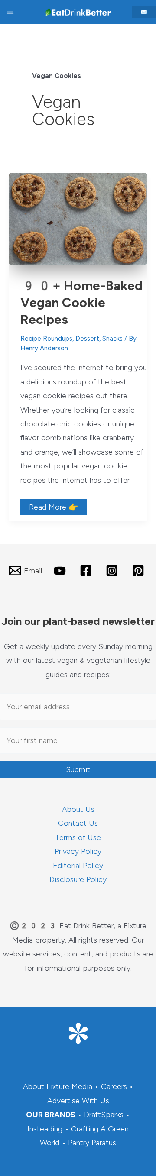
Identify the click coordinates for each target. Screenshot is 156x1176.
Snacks (112, 338)
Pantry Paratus (92, 1142)
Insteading (44, 1129)
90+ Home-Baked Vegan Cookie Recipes (81, 302)
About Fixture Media (57, 1086)
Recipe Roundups (46, 338)
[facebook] (87, 571)
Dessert (87, 338)
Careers (114, 1086)
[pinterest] (139, 571)
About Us (78, 809)
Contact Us (78, 823)
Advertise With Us (78, 1100)
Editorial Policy (78, 865)
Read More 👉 (53, 508)
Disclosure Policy (78, 879)
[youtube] (60, 571)
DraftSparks (104, 1114)
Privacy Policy (78, 851)
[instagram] (113, 571)
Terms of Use (78, 837)
